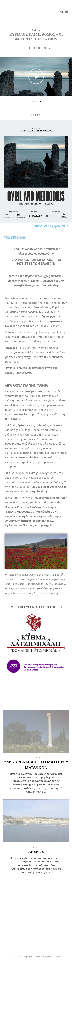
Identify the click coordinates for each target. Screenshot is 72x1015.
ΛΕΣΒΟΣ (36, 851)
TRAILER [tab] (36, 101)
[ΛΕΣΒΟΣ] (36, 820)
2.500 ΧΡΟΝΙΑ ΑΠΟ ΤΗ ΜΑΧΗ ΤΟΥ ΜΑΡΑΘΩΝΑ (36, 764)
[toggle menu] (66, 11)
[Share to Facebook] (29, 48)
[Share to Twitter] (34, 48)
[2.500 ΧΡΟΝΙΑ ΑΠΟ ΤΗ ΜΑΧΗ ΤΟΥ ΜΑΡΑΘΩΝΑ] (36, 731)
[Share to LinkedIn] (49, 48)
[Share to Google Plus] (39, 48)
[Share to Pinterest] (45, 48)
